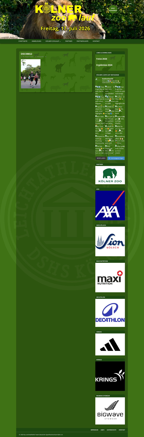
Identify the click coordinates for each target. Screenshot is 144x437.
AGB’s (102, 430)
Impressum (94, 430)
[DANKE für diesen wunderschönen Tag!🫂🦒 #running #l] (110, 110)
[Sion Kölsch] (110, 256)
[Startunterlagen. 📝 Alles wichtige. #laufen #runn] (120, 120)
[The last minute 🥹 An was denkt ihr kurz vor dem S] (100, 150)
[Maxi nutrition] (110, 292)
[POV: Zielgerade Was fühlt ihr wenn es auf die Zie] (110, 150)
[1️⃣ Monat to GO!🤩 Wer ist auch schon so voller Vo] (110, 100)
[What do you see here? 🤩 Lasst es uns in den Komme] (120, 130)
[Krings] (110, 390)
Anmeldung (36, 41)
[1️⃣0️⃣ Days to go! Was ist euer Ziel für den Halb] (100, 90)
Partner (68, 41)
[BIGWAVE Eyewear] (110, 424)
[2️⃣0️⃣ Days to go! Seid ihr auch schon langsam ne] (100, 100)
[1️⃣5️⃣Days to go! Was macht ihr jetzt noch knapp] (120, 90)
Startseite (22, 41)
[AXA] (110, 220)
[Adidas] (110, 344)
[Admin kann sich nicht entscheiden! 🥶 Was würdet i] (110, 90)
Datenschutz (111, 430)
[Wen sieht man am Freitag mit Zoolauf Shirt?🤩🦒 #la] (100, 120)
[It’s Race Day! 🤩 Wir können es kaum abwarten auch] (120, 110)
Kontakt (96, 41)
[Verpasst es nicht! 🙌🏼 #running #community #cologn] (100, 140)
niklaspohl (40, 57)
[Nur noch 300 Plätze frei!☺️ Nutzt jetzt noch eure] (110, 140)
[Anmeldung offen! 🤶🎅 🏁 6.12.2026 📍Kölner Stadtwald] (120, 140)
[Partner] (110, 184)
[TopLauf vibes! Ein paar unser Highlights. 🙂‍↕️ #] (100, 110)
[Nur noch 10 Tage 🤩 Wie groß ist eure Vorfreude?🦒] (100, 130)
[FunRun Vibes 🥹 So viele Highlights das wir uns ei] (120, 100)
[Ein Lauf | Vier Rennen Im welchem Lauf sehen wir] (110, 120)
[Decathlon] (110, 326)
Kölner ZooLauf (52, 41)
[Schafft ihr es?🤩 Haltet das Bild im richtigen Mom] (110, 130)
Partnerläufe (82, 41)
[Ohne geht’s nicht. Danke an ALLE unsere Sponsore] (120, 150)
